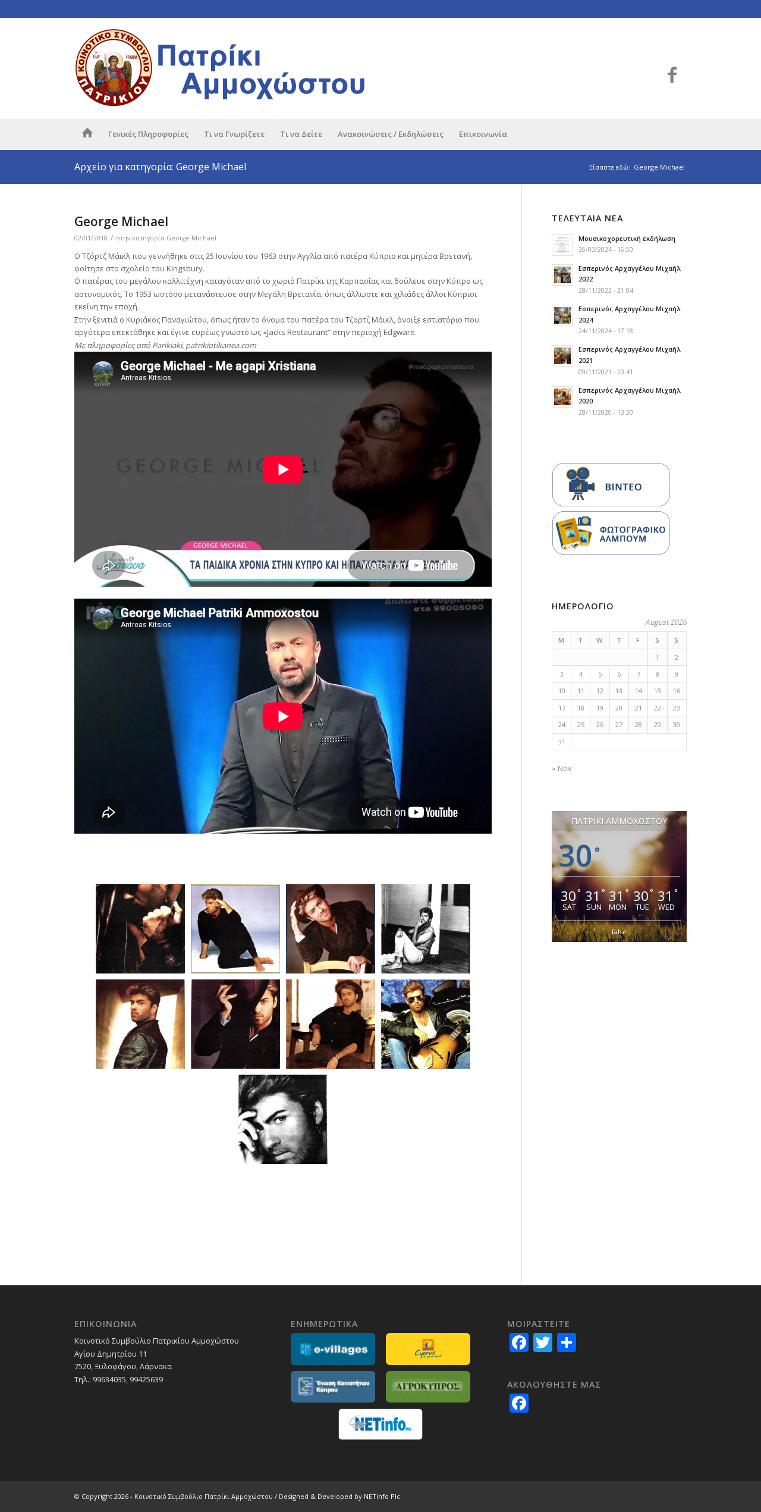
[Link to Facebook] (672, 74)
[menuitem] (87, 134)
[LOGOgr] (223, 68)
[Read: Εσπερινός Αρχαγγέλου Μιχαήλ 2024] (562, 315)
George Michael (121, 221)
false (619, 931)
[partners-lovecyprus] (428, 1348)
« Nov (562, 768)
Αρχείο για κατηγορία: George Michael (160, 166)
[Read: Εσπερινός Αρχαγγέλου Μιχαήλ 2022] (562, 275)
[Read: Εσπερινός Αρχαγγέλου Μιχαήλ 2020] (562, 397)
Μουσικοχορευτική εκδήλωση (626, 238)
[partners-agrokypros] (428, 1387)
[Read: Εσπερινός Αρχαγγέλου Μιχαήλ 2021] (562, 356)
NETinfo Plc (382, 1496)
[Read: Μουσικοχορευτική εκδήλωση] (562, 245)
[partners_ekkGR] (333, 1387)
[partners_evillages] (333, 1348)
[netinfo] (380, 1424)
